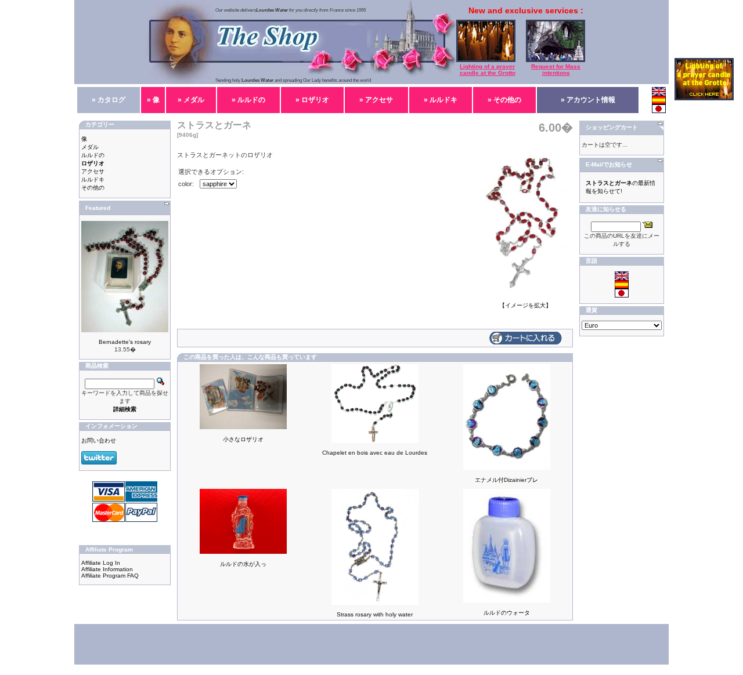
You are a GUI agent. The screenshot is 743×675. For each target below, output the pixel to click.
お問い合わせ (98, 440)
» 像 (153, 100)
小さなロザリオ (243, 439)
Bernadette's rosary (125, 342)
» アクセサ (376, 100)
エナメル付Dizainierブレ (506, 480)
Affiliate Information (107, 569)
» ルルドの (248, 100)
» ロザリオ (312, 100)
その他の (92, 187)
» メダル (191, 100)
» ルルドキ (440, 100)
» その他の (504, 100)
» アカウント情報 (588, 100)
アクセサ (92, 171)
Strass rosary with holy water (375, 614)
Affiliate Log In (100, 563)
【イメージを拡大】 (525, 305)
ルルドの (92, 155)
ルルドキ (92, 179)
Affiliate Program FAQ (110, 575)
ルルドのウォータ (507, 612)
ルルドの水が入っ (243, 564)
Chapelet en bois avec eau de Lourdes (374, 452)
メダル (90, 147)
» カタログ (108, 100)
